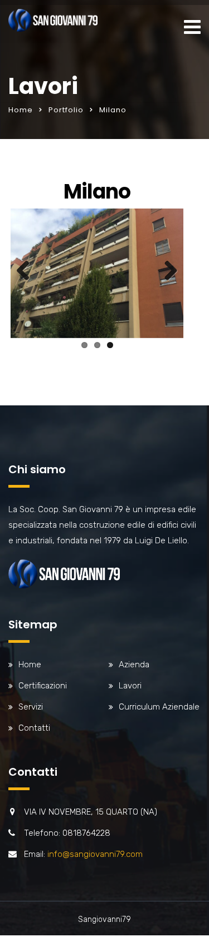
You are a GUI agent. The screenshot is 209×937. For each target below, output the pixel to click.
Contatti (34, 728)
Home (20, 110)
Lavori (130, 686)
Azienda (134, 665)
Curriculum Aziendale (159, 707)
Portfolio (66, 110)
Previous (27, 271)
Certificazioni (42, 686)
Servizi (30, 707)
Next (166, 271)
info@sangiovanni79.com (95, 854)
